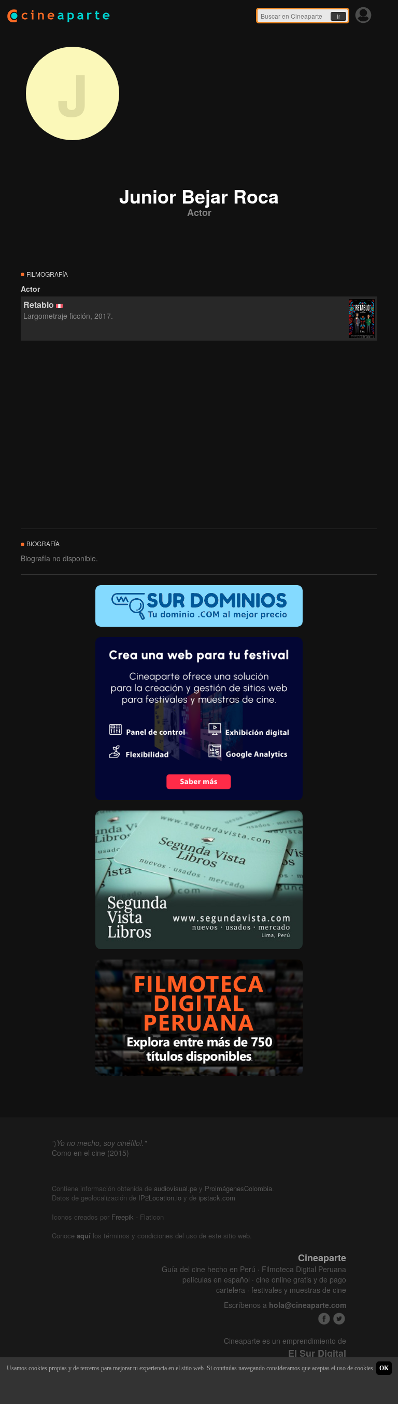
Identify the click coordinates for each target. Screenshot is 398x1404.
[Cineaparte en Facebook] (324, 1318)
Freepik (122, 1217)
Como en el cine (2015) (90, 1153)
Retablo (38, 304)
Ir (338, 16)
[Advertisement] (199, 435)
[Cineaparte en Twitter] (339, 1318)
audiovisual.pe (175, 1188)
